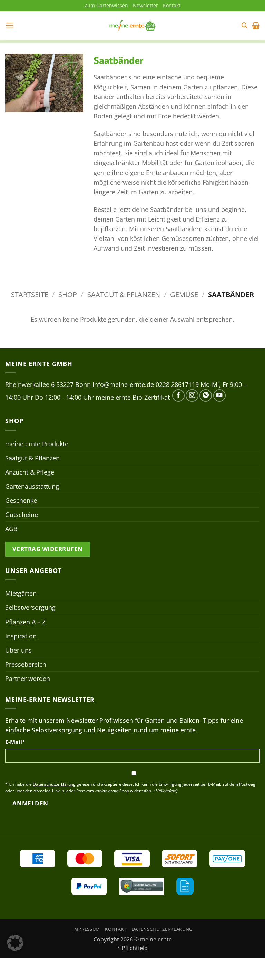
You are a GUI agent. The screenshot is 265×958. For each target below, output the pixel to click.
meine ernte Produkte (36, 444)
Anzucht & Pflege (29, 472)
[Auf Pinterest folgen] (205, 395)
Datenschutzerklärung (162, 929)
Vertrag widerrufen (47, 549)
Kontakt (171, 5)
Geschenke (21, 500)
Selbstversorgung (30, 607)
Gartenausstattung (32, 486)
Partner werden (27, 678)
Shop (67, 294)
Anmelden (30, 803)
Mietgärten (21, 593)
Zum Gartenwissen (106, 5)
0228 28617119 (177, 384)
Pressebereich (25, 664)
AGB (11, 529)
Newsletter (145, 5)
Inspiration (21, 636)
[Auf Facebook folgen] (178, 395)
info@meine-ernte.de (123, 384)
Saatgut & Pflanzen (123, 294)
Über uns (18, 650)
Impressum (86, 929)
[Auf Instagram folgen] (192, 395)
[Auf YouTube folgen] (219, 395)
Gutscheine (21, 514)
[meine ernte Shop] (132, 25)
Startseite (29, 294)
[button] (9, 26)
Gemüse (184, 294)
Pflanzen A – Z (25, 622)
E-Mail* (15, 742)
